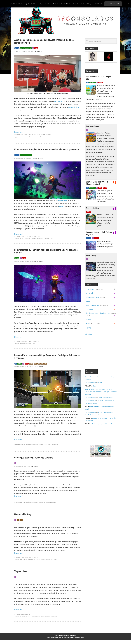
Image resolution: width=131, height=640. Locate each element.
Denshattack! (89, 309)
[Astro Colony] (91, 267)
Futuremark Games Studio (33, 559)
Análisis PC (24, 502)
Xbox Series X (28, 48)
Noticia (22, 236)
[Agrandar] (79, 57)
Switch (36, 48)
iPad (26, 444)
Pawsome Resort (92, 126)
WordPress (77, 637)
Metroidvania (58, 101)
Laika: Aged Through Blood (47, 136)
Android (31, 363)
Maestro (100, 383)
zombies (51, 616)
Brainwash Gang (73, 107)
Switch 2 (101, 82)
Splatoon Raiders (92, 208)
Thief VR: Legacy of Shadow (105, 397)
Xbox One (22, 48)
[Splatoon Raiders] (91, 219)
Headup (31, 136)
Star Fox (88, 324)
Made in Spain (58, 136)
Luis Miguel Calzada (90, 383)
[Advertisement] (101, 352)
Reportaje (37, 134)
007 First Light (89, 293)
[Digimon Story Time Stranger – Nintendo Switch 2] (91, 196)
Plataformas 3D (32, 238)
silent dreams (49, 502)
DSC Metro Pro (59, 637)
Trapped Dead (20, 571)
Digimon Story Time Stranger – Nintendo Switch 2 (97, 183)
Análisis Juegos (24, 501)
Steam (54, 502)
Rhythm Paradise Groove (92, 305)
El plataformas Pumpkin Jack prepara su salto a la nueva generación (46, 149)
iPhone (28, 444)
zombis (55, 616)
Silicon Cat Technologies (70, 635)
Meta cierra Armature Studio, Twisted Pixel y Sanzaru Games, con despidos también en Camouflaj (101, 391)
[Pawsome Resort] (91, 138)
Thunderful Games (48, 238)
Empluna (88, 301)
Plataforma (33, 501)
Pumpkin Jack (62, 200)
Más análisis (88, 334)
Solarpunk (88, 320)
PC (33, 48)
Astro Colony (91, 255)
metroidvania (65, 136)
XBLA (38, 558)
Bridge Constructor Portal (28, 446)
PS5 (18, 48)
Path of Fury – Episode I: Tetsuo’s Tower (103, 424)
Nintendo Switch (25, 134)
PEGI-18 (40, 616)
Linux (45, 363)
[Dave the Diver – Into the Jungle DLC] (91, 90)
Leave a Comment (38, 51)
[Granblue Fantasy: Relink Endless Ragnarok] (91, 246)
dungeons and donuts (32, 502)
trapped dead (45, 616)
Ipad (39, 363)
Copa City (88, 328)
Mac (42, 363)
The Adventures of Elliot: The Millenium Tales (98, 313)
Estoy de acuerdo (113, 4)
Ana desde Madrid (90, 389)
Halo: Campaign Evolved (92, 297)
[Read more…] (18, 132)
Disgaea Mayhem (90, 289)
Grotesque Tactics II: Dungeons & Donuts (33, 457)
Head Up (62, 206)
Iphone (35, 363)
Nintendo (71, 136)
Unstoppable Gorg (22, 514)
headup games (37, 136)
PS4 (15, 48)
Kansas (36, 616)
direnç (86, 377)
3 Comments (33, 580)
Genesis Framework (69, 637)
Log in (82, 637)
